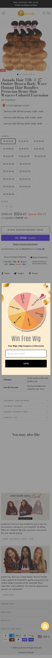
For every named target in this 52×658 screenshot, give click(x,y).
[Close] (47, 286)
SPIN (26, 363)
